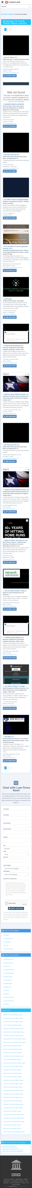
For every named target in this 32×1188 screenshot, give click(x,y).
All (2, 14)
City (4, 845)
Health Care (6, 994)
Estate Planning (7, 987)
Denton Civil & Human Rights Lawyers (12, 1049)
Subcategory (6, 871)
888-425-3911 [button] (10, 461)
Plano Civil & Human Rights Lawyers (12, 1111)
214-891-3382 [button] (10, 76)
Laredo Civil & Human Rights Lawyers (12, 1076)
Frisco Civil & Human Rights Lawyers (12, 1059)
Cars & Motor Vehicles (8, 969)
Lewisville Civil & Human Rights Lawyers (13, 1080)
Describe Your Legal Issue (9, 878)
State (4, 851)
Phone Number (7, 829)
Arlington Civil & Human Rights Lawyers (13, 1021)
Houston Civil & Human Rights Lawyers (13, 1066)
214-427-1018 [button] (10, 366)
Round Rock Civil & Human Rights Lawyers (13, 1118)
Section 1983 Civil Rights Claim (10, 1148)
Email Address (7, 823)
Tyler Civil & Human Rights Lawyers (12, 1125)
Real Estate (6, 1004)
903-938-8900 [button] (10, 416)
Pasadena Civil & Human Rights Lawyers (13, 1104)
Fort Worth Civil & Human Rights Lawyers (13, 1056)
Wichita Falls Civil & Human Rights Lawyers (14, 1132)
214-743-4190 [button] (10, 708)
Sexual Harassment (8, 949)
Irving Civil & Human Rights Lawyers (12, 1070)
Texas (5, 14)
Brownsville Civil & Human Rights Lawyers (13, 1032)
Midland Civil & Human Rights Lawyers (13, 1097)
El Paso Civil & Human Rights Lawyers (12, 1052)
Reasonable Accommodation (9, 1146)
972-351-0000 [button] (10, 171)
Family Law (6, 990)
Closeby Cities (7, 1010)
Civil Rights (6, 935)
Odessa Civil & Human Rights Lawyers (12, 1101)
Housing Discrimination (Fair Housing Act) (12, 1149)
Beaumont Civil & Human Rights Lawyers (13, 1028)
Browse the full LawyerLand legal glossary (12, 1151)
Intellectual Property (8, 997)
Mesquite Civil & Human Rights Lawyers (13, 1094)
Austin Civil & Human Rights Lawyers (12, 1025)
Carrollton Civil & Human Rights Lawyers (13, 1035)
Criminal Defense (7, 980)
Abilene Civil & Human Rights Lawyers (12, 1014)
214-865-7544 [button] (10, 609)
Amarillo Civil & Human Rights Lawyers (13, 1018)
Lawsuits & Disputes (8, 1000)
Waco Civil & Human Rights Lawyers (12, 1128)
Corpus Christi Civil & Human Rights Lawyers (14, 1042)
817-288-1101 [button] (10, 562)
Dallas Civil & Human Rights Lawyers (12, 1045)
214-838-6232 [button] (10, 761)
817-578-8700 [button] (10, 126)
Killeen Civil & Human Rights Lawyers (12, 1073)
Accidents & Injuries (8, 959)
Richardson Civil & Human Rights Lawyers (13, 1114)
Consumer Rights (7, 976)
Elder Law (5, 945)
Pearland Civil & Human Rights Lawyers (13, 1107)
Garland (10, 14)
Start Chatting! (16, 908)
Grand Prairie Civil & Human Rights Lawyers (14, 1063)
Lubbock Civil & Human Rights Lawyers (13, 1083)
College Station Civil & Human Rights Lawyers (14, 1039)
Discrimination (7, 942)
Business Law (6, 966)
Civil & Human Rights (11, 931)
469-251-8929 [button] (10, 218)
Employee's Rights (7, 983)
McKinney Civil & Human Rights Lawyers (13, 1090)
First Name (6, 809)
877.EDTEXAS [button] (10, 512)
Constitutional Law (8, 938)
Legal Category (7, 865)
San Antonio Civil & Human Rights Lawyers (14, 1121)
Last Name (6, 815)
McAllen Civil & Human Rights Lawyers (13, 1087)
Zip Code (5, 857)
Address (5, 837)
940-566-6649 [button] (10, 317)
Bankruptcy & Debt (8, 963)
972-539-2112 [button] (10, 270)
